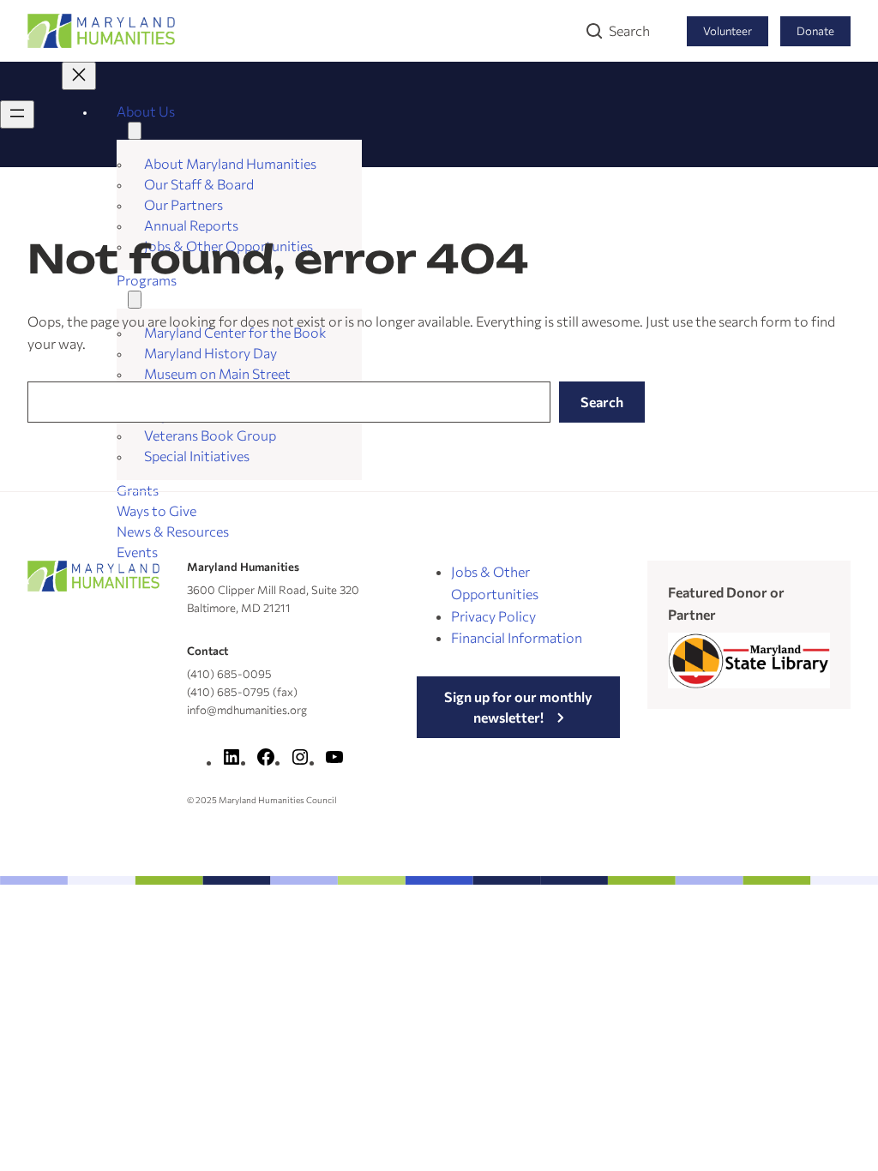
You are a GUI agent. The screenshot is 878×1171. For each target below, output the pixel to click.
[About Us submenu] (134, 131)
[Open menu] (17, 114)
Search (629, 30)
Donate (815, 31)
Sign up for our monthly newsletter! (518, 706)
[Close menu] (79, 76)
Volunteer (727, 31)
